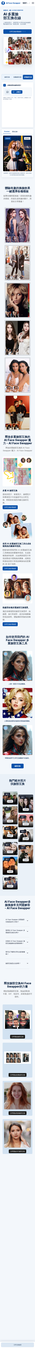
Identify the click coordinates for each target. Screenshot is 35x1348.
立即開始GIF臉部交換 (17, 1151)
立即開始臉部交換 (18, 1037)
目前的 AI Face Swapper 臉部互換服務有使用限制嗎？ (15, 942)
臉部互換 (7, 77)
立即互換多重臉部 (10, 507)
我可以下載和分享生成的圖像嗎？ (15, 953)
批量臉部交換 (17, 77)
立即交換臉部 (17, 1345)
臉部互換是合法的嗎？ (13, 963)
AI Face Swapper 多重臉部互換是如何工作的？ (15, 921)
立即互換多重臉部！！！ (17, 31)
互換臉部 (10, 801)
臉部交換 (18, 766)
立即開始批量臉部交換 (17, 1075)
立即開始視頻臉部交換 (17, 1113)
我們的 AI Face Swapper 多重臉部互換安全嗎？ (15, 931)
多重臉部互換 (28, 77)
